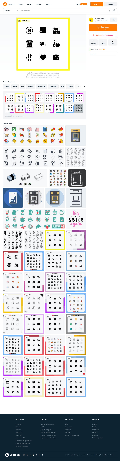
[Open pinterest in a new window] (33, 455)
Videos (29, 4)
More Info (93, 54)
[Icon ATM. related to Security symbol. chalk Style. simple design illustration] (77, 178)
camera (70, 86)
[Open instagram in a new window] (27, 455)
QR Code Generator (22, 446)
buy (62, 86)
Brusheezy (19, 424)
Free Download (103, 28)
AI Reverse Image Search (24, 441)
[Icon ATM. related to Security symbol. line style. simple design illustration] (76, 198)
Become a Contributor (72, 435)
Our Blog (68, 432)
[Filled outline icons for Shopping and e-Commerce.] (58, 178)
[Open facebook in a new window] (24, 455)
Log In (110, 4)
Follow (113, 21)
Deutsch (95, 432)
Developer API (20, 438)
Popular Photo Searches (48, 435)
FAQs (66, 424)
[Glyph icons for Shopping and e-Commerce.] (13, 240)
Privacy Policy (100, 455)
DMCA (43, 427)
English (94, 424)
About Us (68, 430)
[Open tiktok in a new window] (36, 455)
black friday (41, 86)
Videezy (18, 430)
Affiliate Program (46, 430)
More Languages (97, 438)
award (7, 86)
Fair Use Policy (109, 455)
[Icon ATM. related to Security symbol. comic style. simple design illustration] (34, 198)
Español (94, 427)
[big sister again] (76, 219)
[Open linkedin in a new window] (30, 455)
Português (95, 430)
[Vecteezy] (5, 4)
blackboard (53, 86)
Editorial (38, 4)
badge (15, 86)
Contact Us (68, 427)
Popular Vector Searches (48, 432)
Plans (77, 4)
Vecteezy (18, 427)
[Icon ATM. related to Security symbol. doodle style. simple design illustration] (75, 135)
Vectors (10, 4)
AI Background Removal (23, 443)
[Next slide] (83, 86)
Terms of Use (90, 455)
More (47, 4)
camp (79, 86)
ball (22, 86)
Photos (20, 4)
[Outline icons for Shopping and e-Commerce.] (34, 240)
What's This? (102, 49)
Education (19, 435)
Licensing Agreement (47, 424)
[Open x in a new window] (39, 455)
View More (79, 108)
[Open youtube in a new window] (42, 455)
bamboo (30, 86)
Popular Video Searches (48, 438)
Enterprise (19, 432)
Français (95, 435)
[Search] (109, 10)
